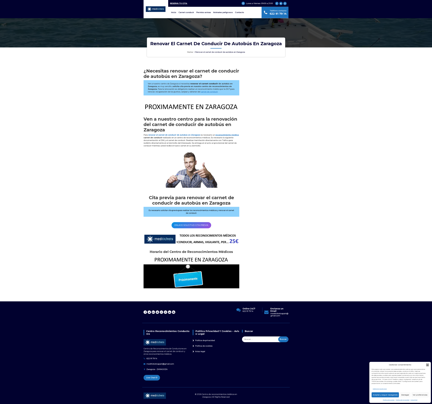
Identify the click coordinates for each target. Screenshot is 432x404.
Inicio (173, 12)
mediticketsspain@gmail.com (252, 314)
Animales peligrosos (223, 12)
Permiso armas (203, 12)
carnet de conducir (209, 92)
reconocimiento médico (227, 135)
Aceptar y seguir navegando (385, 395)
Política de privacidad (402, 400)
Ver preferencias (420, 395)
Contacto (239, 12)
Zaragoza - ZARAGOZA (157, 369)
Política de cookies (389, 400)
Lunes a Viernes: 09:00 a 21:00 (259, 3)
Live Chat (151, 378)
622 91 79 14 (278, 13)
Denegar (405, 395)
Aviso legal (414, 400)
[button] (427, 365)
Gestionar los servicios (380, 389)
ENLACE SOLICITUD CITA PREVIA (191, 225)
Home (190, 52)
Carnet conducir (186, 12)
